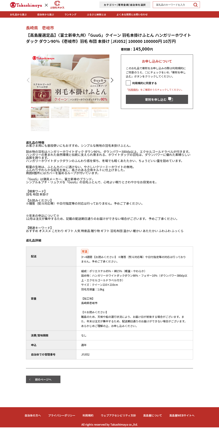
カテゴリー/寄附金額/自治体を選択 (125, 4)
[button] (112, 80)
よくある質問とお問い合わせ (132, 14)
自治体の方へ (33, 415)
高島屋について (152, 415)
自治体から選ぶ (45, 14)
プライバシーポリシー (61, 415)
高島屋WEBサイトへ (181, 415)
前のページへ (43, 379)
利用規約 (133, 89)
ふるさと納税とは (96, 14)
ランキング (70, 14)
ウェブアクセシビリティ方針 (118, 415)
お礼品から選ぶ (18, 14)
